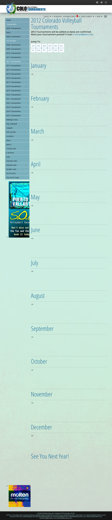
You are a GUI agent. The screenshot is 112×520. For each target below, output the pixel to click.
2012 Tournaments (13, 61)
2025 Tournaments (13, 115)
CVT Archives (11, 41)
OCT (50, 50)
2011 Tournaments (13, 57)
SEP (44, 50)
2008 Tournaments (13, 45)
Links (8, 157)
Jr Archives (10, 153)
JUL (33, 50)
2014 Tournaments (13, 70)
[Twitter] (102, 2)
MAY (55, 46)
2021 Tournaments (13, 99)
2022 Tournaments (13, 103)
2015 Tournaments (13, 74)
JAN (33, 46)
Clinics (8, 140)
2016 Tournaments (13, 78)
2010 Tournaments (13, 53)
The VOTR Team (12, 177)
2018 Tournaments (13, 86)
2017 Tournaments (13, 82)
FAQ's (8, 32)
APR (49, 46)
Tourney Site (11, 148)
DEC (61, 50)
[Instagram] (106, 2)
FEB (38, 46)
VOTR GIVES (11, 173)
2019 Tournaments (13, 90)
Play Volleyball (11, 124)
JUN (61, 46)
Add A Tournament (13, 36)
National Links (11, 165)
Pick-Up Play (11, 132)
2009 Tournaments (13, 49)
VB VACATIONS (58, 16)
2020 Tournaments (13, 95)
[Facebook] (97, 2)
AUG (38, 50)
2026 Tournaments (13, 28)
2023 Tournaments (13, 107)
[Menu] (105, 16)
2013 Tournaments (13, 65)
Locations (9, 136)
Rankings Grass (12, 120)
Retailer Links (11, 169)
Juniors (8, 144)
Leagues (9, 128)
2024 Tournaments (13, 111)
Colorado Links (11, 161)
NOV (56, 50)
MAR (44, 46)
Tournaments (11, 24)
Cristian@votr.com (83, 34)
